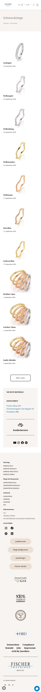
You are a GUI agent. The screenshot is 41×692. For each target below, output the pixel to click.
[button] (20, 378)
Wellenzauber (9, 162)
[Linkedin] (12, 533)
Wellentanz (8, 195)
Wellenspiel (8, 96)
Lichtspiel (7, 63)
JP (13, 685)
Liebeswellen (8, 261)
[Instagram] (18, 442)
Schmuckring (7, 496)
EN (9, 685)
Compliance (28, 645)
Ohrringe (6, 499)
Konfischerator (20, 430)
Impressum (30, 648)
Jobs (19, 648)
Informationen (8, 509)
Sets (4, 505)
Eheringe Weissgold (10, 469)
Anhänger (6, 502)
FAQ (4, 513)
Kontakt (9, 648)
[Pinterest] (26, 442)
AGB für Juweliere (20, 651)
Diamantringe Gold (9, 482)
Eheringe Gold (8, 466)
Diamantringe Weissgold (11, 485)
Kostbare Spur (9, 294)
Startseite (6, 23)
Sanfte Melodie (9, 360)
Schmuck (6, 493)
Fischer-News (12, 406)
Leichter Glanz (9, 327)
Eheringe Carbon (9, 474)
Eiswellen (7, 228)
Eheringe (6, 462)
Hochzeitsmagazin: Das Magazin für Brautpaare (19, 518)
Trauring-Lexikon (9, 516)
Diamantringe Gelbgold (11, 488)
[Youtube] (14, 442)
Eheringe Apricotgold (10, 471)
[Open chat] (37, 688)
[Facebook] (22, 442)
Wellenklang (8, 129)
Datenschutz (13, 645)
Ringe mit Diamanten (11, 479)
